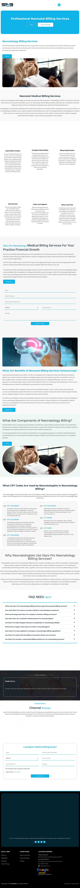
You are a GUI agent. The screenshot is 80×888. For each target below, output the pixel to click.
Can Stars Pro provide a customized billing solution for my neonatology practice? (34, 639)
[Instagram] (44, 842)
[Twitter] (41, 842)
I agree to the (13, 772)
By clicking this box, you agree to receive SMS (18, 768)
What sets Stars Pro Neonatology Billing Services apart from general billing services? (36, 606)
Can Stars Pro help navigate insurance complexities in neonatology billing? (32, 623)
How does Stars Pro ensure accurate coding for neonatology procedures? (32, 610)
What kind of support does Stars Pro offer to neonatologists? (27, 627)
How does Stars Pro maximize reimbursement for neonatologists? (29, 618)
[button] (59, 5)
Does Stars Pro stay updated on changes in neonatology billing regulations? (33, 631)
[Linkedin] (38, 842)
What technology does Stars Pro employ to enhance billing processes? (31, 614)
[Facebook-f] (36, 842)
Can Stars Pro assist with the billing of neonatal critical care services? (30, 635)
